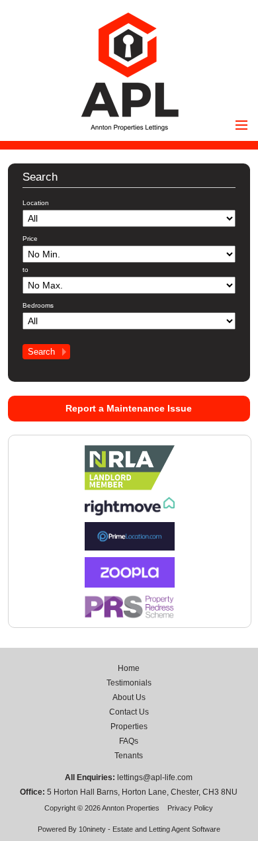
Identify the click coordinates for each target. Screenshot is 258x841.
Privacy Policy (190, 808)
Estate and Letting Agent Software (166, 829)
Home (129, 668)
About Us (129, 697)
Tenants (128, 755)
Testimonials (129, 682)
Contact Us (129, 712)
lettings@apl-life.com (155, 777)
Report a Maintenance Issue (128, 408)
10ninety (92, 829)
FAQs (128, 741)
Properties (129, 726)
